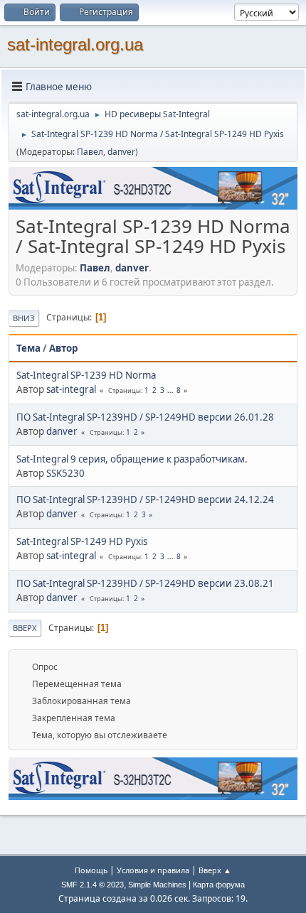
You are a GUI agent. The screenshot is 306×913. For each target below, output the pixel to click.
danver (121, 152)
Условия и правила (153, 870)
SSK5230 (65, 473)
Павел (90, 152)
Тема (28, 348)
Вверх (25, 627)
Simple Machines (157, 884)
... (171, 390)
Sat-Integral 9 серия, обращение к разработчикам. (132, 459)
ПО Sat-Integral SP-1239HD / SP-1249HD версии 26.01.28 (145, 417)
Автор (63, 348)
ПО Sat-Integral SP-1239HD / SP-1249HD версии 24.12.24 (145, 499)
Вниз (24, 318)
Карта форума (219, 884)
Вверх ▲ (215, 870)
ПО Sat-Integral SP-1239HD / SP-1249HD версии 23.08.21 (145, 583)
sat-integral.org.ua (75, 44)
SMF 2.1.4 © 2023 (92, 884)
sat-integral (71, 389)
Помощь (91, 870)
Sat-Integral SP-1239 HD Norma (86, 375)
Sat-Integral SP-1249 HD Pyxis (81, 541)
